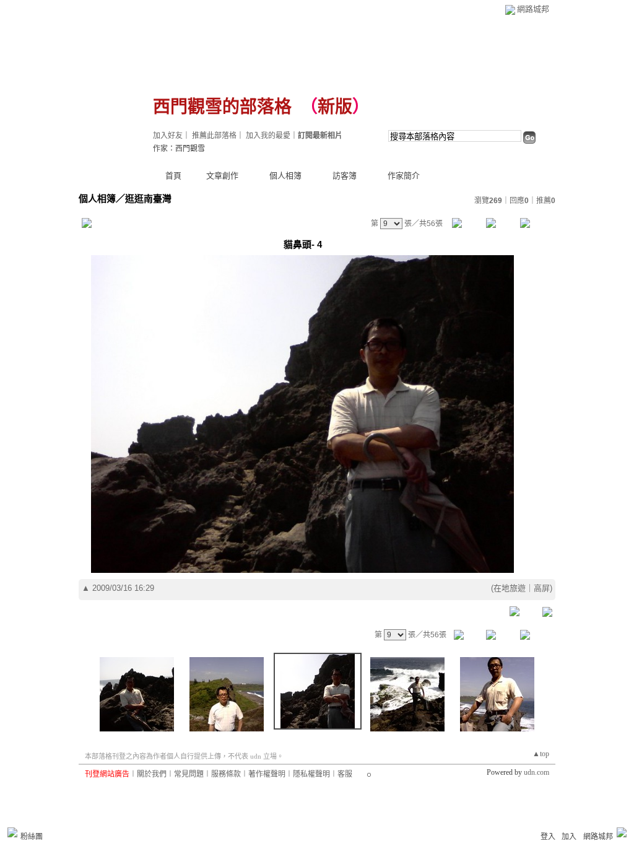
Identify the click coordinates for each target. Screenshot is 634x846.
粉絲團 (31, 836)
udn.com (536, 772)
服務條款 (226, 774)
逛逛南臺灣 (148, 198)
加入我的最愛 (268, 135)
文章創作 (222, 175)
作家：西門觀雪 (179, 148)
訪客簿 (344, 175)
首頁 (173, 175)
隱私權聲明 (311, 774)
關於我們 (152, 774)
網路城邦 (533, 9)
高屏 (542, 588)
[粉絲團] (12, 832)
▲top (540, 753)
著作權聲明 (266, 774)
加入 (569, 836)
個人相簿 (285, 175)
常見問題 (189, 774)
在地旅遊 (509, 588)
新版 (335, 106)
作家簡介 (404, 175)
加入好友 (168, 135)
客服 (344, 774)
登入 (548, 836)
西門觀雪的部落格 (222, 106)
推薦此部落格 (214, 135)
